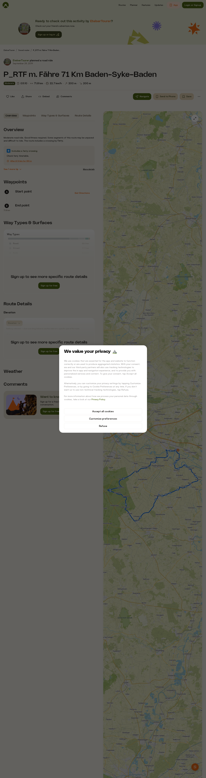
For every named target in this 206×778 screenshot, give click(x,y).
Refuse (103, 426)
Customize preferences (103, 418)
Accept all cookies (103, 411)
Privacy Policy (98, 399)
